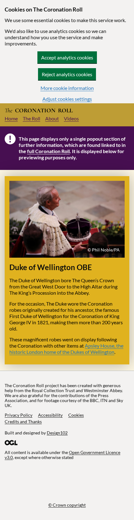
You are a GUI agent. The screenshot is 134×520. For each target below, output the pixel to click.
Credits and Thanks (23, 421)
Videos (71, 118)
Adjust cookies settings (67, 99)
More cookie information (67, 88)
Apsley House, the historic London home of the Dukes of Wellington (66, 349)
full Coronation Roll (48, 151)
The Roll (31, 118)
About (52, 118)
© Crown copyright (67, 505)
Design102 (57, 432)
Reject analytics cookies (67, 74)
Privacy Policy (18, 415)
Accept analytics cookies (67, 57)
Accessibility (50, 415)
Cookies (76, 415)
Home (11, 118)
